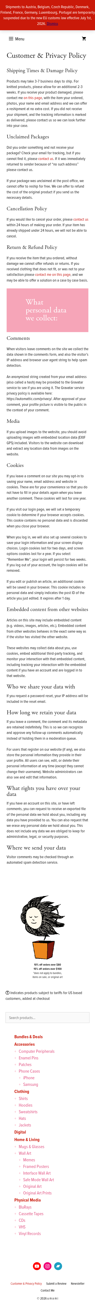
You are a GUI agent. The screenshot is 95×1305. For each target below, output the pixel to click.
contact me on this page (52, 274)
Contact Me (48, 1290)
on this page (33, 97)
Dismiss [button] (52, 23)
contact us (45, 158)
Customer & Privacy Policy (26, 1283)
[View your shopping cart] (84, 38)
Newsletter (77, 1283)
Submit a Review (56, 1283)
